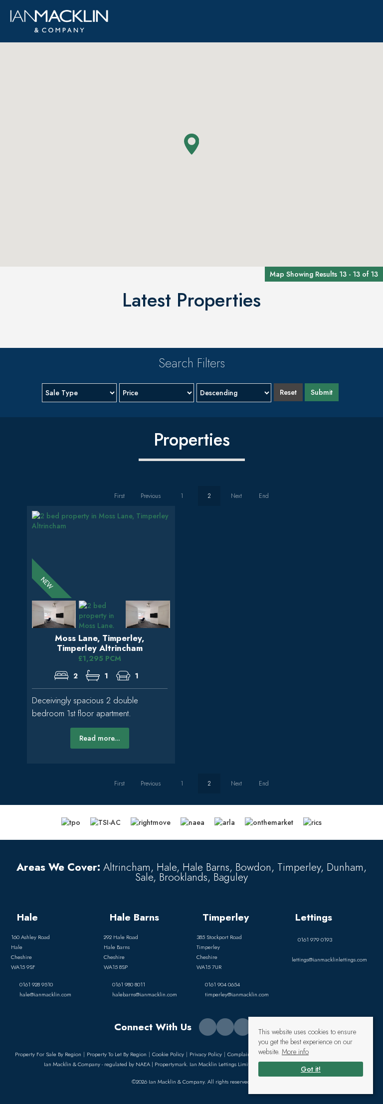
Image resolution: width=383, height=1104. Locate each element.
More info (295, 1052)
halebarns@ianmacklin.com (144, 994)
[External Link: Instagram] (242, 1027)
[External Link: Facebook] (207, 1027)
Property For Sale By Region (48, 1054)
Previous (151, 495)
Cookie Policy (168, 1054)
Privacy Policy (206, 1054)
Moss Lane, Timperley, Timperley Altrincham (99, 643)
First (119, 495)
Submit (322, 392)
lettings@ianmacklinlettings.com (329, 959)
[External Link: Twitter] (225, 1027)
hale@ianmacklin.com (45, 994)
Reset (288, 392)
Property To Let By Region (117, 1054)
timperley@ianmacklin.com (237, 994)
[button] (191, 144)
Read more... (99, 738)
